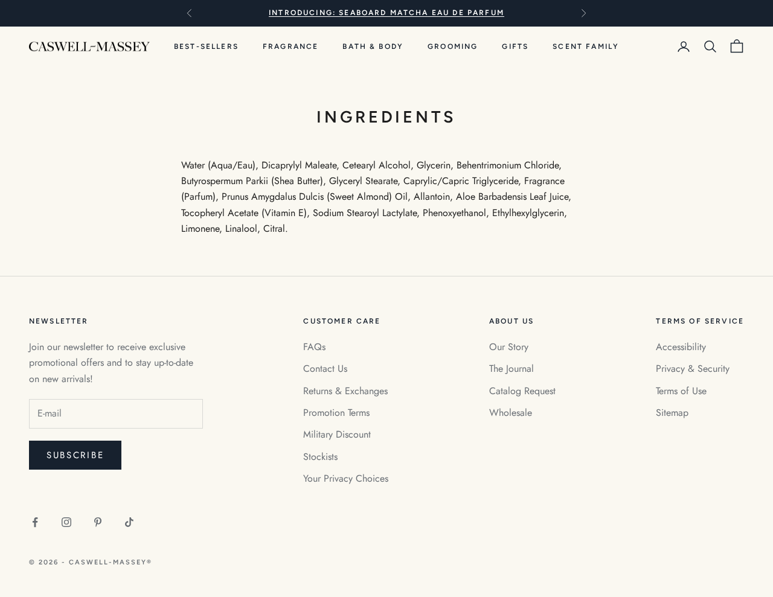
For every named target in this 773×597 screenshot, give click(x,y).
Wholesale (510, 413)
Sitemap (672, 413)
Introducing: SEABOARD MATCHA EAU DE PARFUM (386, 12)
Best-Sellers (206, 46)
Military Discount (337, 434)
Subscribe (75, 455)
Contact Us (325, 368)
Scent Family (586, 46)
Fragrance (290, 46)
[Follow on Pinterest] (98, 522)
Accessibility (681, 347)
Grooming (453, 46)
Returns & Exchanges (345, 391)
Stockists (320, 457)
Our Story (508, 347)
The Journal (511, 368)
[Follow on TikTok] (129, 522)
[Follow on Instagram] (66, 522)
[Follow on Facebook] (35, 522)
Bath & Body (372, 46)
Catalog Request (522, 391)
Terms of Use (681, 391)
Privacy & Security (693, 368)
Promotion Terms (336, 413)
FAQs (314, 347)
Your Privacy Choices (345, 478)
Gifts (515, 46)
